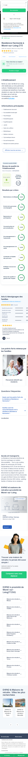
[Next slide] (17, 724)
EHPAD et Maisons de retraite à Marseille (20, 712)
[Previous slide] (10, 724)
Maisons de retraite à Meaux (13, 599)
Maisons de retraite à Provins (13, 666)
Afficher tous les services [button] (13, 150)
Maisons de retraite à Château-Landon (13, 674)
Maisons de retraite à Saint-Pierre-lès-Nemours (13, 616)
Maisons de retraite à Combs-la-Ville (13, 642)
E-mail (5, 5)
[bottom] (3, 498)
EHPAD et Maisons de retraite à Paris (7, 712)
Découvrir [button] (6, 527)
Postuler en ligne (14, 70)
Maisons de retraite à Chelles (13, 607)
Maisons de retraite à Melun (13, 625)
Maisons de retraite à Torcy (13, 658)
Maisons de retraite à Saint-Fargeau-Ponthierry (13, 633)
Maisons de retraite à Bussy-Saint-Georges (13, 650)
